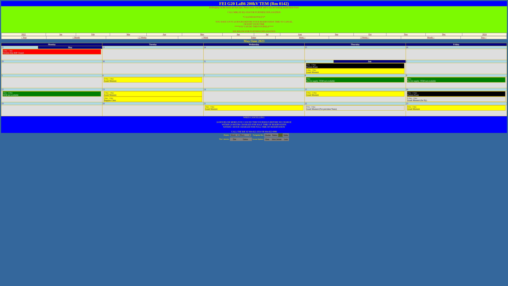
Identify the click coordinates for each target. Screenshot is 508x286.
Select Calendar (277, 139)
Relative (274, 135)
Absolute (268, 135)
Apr (164, 34)
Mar (128, 34)
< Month (76, 37)
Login (286, 139)
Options (245, 139)
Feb (93, 34)
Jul (267, 34)
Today (253, 37)
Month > (430, 37)
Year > (483, 37)
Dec (444, 34)
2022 (23, 34)
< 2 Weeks (142, 37)
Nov (406, 34)
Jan (60, 34)
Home (267, 139)
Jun (238, 34)
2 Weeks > (364, 37)
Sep (336, 34)
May (202, 34)
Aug (300, 34)
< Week (205, 37)
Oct (369, 34)
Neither (286, 135)
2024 (484, 34)
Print (234, 139)
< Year (24, 37)
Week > (302, 37)
